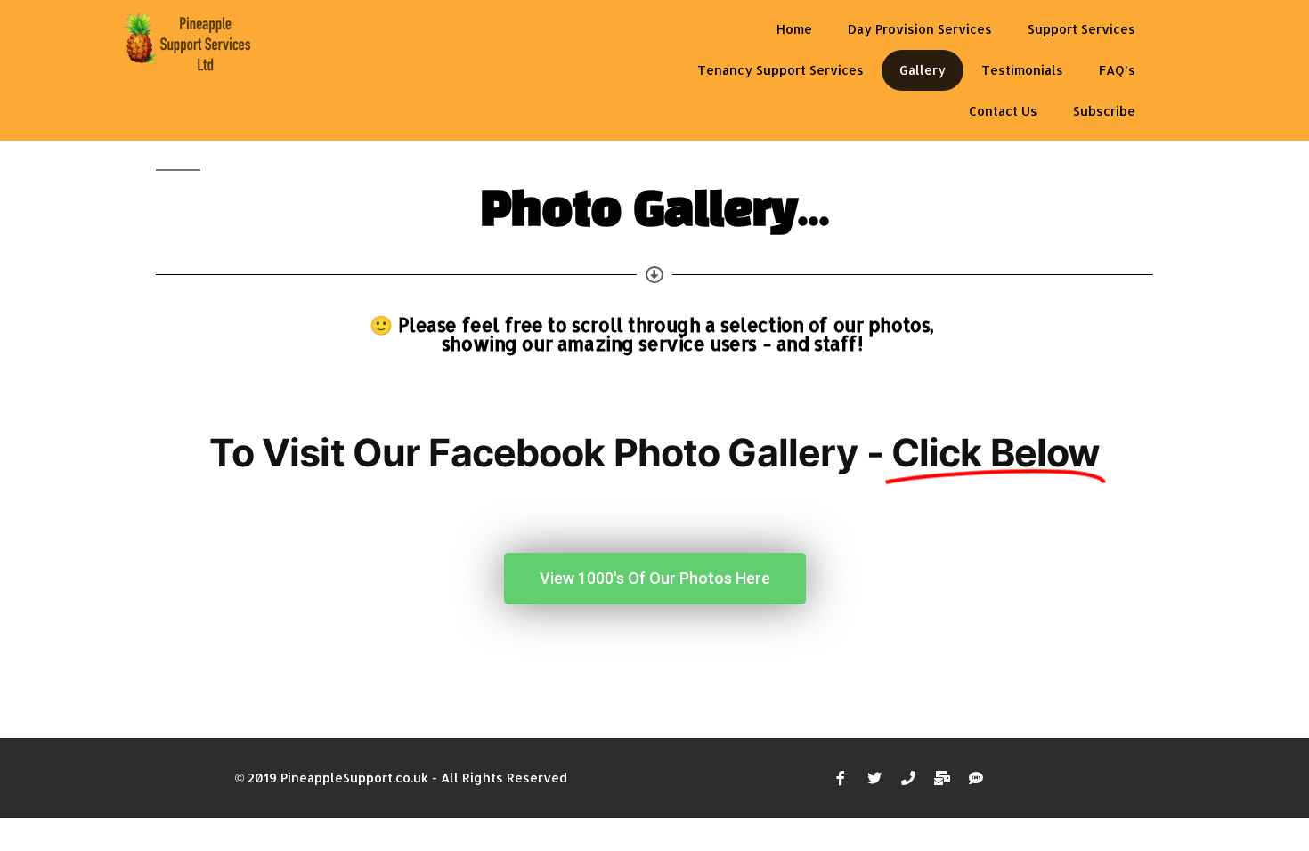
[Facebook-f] (840, 778)
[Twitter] (874, 778)
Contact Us (1003, 110)
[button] (655, 578)
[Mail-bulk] (942, 778)
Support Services (1081, 28)
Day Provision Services (920, 28)
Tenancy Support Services (780, 69)
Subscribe (1104, 110)
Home (794, 28)
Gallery (922, 69)
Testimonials (1022, 69)
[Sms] (976, 778)
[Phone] (908, 778)
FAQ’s (1117, 69)
